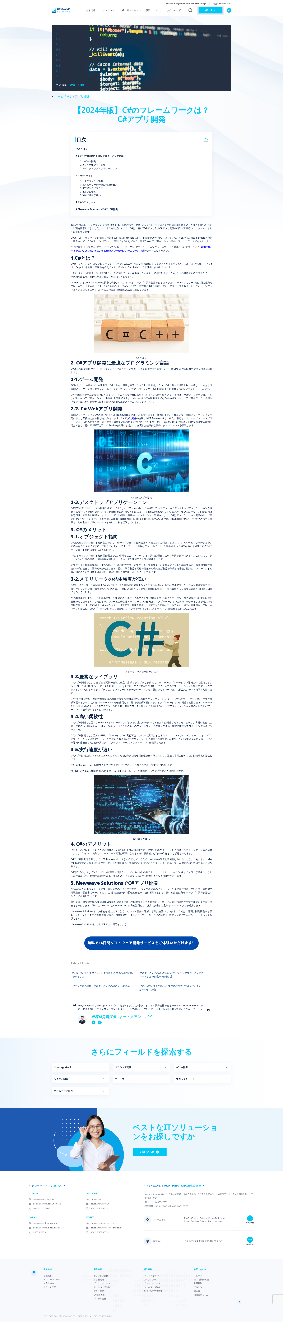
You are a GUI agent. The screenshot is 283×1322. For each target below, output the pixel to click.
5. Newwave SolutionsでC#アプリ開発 (96, 209)
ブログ (158, 10)
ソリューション (108, 10)
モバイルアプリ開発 (153, 1291)
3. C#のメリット (84, 175)
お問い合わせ (210, 10)
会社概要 (47, 1275)
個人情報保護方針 (202, 1279)
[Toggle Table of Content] (204, 139)
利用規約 (198, 1283)
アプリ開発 (82, 96)
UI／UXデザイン (151, 1275)
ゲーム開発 (182, 1067)
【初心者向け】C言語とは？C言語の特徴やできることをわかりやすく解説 (170, 987)
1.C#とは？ (81, 148)
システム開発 (61, 1079)
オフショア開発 (123, 1067)
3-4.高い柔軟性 (88, 191)
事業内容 (98, 1269)
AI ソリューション (131, 10)
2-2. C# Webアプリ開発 (93, 165)
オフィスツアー (50, 1287)
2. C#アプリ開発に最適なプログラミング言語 (99, 156)
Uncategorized (62, 1067)
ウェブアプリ (150, 1279)
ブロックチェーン (185, 1079)
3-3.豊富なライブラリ (92, 188)
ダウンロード (174, 10)
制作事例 (148, 1269)
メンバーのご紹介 (51, 1279)
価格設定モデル (201, 1294)
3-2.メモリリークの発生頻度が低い (99, 184)
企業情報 (91, 10)
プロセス (198, 1287)
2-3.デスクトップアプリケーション (99, 168)
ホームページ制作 (63, 1090)
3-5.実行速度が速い (90, 195)
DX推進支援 (99, 1294)
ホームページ (63, 96)
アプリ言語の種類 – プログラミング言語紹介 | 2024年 (101, 986)
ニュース (119, 1079)
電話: (222, 3)
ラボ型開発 (99, 1279)
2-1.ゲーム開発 (88, 161)
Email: (186, 3)
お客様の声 (48, 1283)
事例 (148, 10)
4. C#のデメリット (85, 202)
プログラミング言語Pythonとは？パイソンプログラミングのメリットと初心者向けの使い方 (171, 974)
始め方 (197, 1291)
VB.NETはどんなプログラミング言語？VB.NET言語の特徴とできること (103, 974)
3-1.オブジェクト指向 (92, 181)
